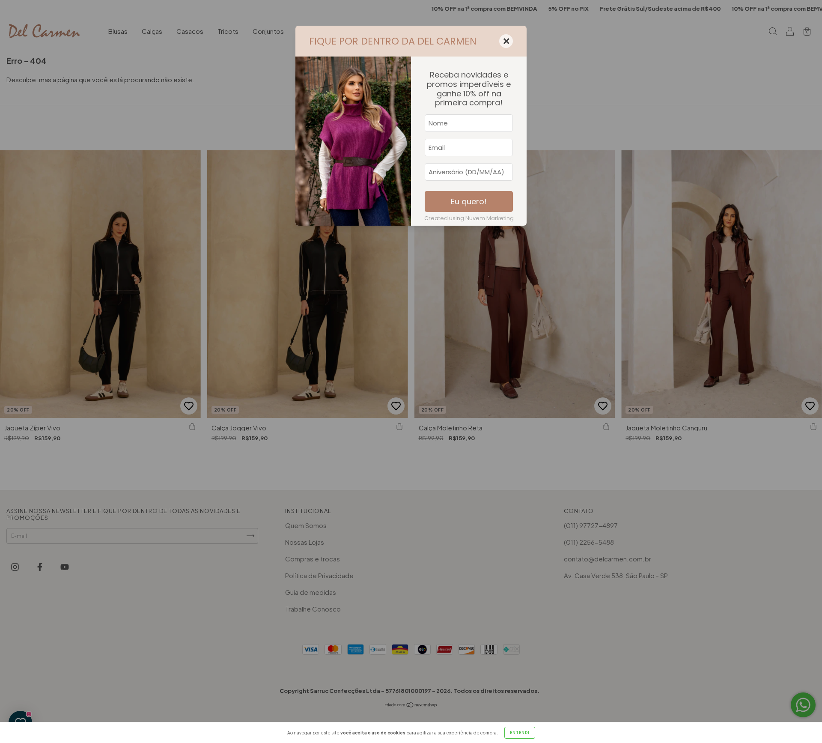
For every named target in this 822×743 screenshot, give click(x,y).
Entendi (520, 733)
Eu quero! (469, 201)
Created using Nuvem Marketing (469, 218)
